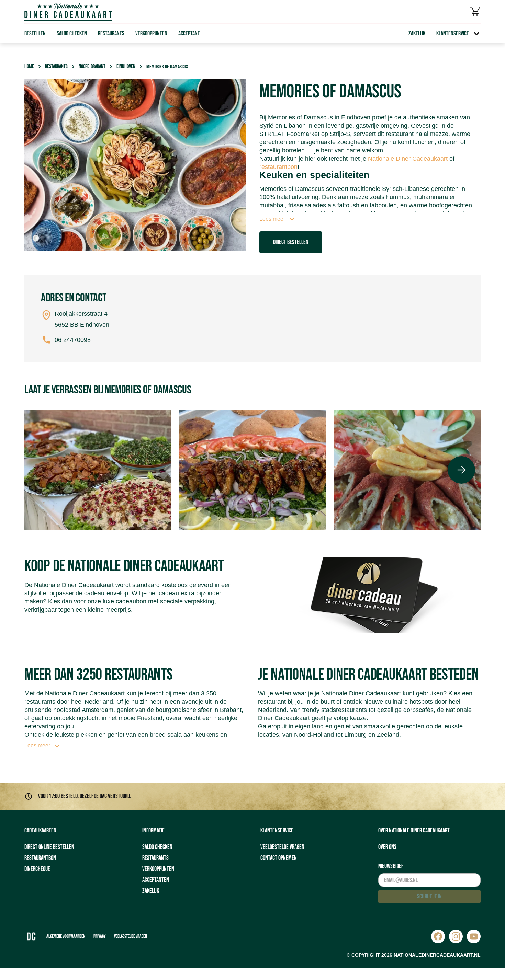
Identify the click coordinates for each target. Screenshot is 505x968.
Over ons (387, 847)
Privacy (99, 936)
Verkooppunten (151, 33)
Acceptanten (155, 880)
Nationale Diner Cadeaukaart (408, 158)
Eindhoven (125, 66)
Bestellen (35, 33)
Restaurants (111, 33)
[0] (475, 11)
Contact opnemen (278, 858)
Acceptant (189, 33)
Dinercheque (37, 869)
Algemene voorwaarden (65, 936)
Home (29, 66)
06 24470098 (73, 339)
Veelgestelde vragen (282, 847)
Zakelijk (416, 33)
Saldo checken (72, 33)
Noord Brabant (92, 66)
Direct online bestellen (49, 847)
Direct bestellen (290, 242)
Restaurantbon (40, 858)
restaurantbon (278, 166)
